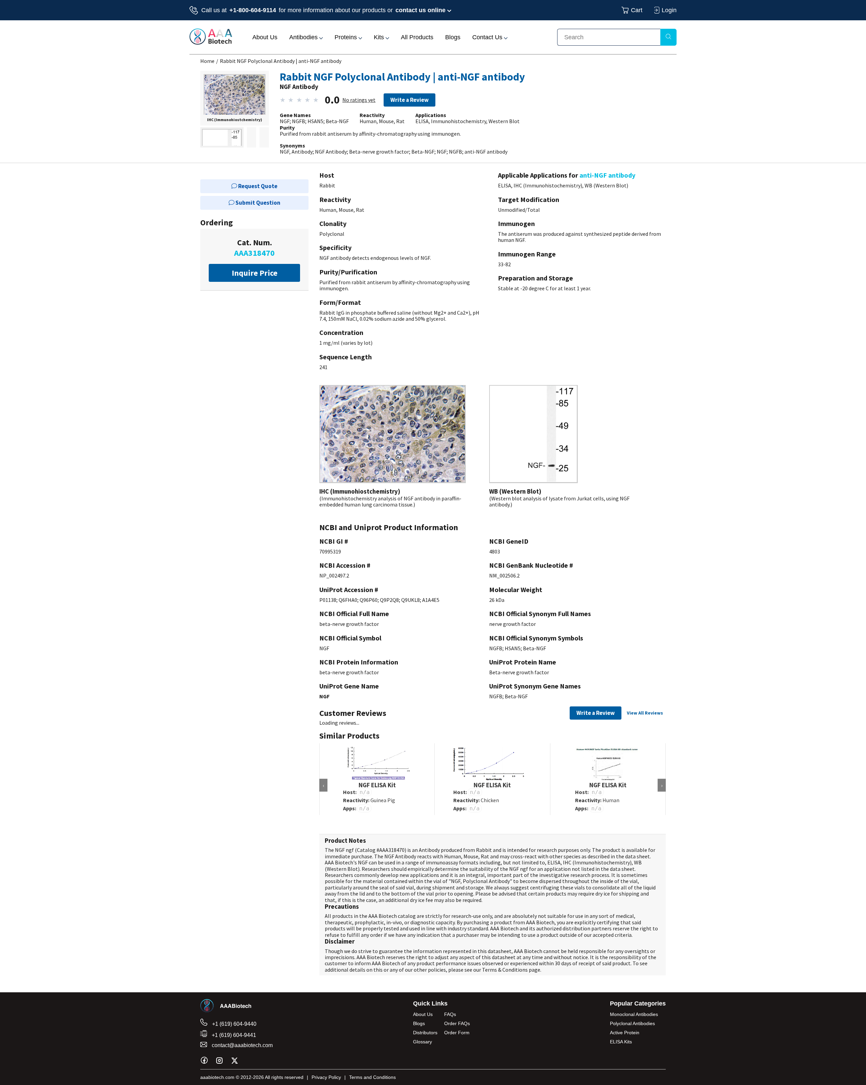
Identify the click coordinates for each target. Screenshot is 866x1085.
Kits (380, 37)
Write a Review (409, 100)
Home (207, 61)
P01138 (327, 599)
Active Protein (624, 1032)
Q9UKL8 (410, 599)
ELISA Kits (621, 1041)
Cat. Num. (254, 247)
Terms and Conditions (372, 1077)
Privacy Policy (326, 1077)
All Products (417, 37)
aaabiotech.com (217, 1077)
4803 (494, 551)
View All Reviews (645, 713)
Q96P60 (369, 599)
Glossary (422, 1041)
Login (669, 10)
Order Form (457, 1032)
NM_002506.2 (504, 575)
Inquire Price (254, 273)
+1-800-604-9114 (252, 10)
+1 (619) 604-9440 (233, 1024)
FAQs (450, 1014)
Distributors (425, 1032)
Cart (636, 10)
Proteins (347, 37)
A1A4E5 (430, 599)
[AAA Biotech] (210, 42)
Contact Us (488, 37)
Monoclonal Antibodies (634, 1014)
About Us (264, 37)
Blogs (452, 37)
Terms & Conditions (505, 969)
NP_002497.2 (334, 575)
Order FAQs (457, 1023)
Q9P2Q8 (389, 599)
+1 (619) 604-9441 (233, 1035)
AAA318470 (392, 849)
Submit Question (257, 202)
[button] (235, 95)
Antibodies (304, 37)
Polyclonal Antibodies (632, 1023)
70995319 (330, 551)
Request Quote (257, 186)
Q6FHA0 (348, 599)
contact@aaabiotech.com (241, 1045)
